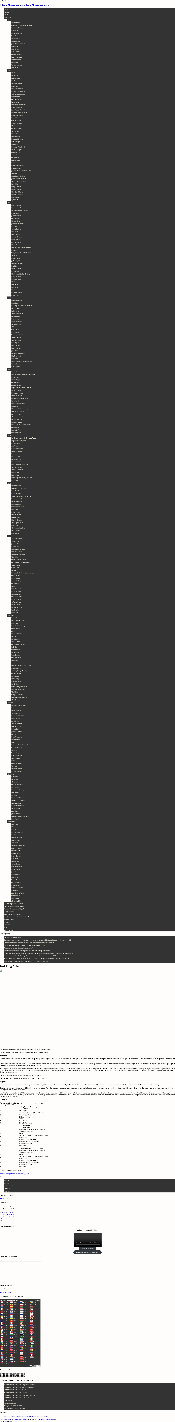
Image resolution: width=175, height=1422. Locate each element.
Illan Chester (15, 531)
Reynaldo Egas (16, 589)
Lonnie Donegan (16, 364)
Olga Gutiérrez (16, 242)
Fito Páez (14, 266)
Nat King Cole (15, 197)
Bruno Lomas (15, 454)
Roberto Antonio (16, 292)
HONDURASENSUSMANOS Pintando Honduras (19, 1395)
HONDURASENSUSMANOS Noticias (15, 1390)
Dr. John (14, 795)
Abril (9, 298)
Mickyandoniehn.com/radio (13, 1406)
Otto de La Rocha (16, 597)
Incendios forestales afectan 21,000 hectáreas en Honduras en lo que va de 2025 (30, 956)
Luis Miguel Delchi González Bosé (22, 306)
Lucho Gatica (15, 578)
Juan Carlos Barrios (17, 620)
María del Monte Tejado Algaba (21, 361)
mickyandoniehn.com (46, 1419)
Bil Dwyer (14, 290)
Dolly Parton (15, 41)
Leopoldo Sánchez (17, 300)
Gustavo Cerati (16, 575)
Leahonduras (8, 1400)
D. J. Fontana (15, 271)
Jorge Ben (14, 284)
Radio (6, 15)
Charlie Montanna (17, 784)
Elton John (14, 287)
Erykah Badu (15, 97)
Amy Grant (14, 811)
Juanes (13, 570)
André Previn (15, 308)
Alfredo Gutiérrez (17, 337)
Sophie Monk (15, 880)
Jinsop (13, 586)
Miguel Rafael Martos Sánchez (21, 388)
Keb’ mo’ (14, 708)
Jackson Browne (16, 732)
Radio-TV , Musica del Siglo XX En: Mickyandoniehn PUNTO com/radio (26, 1416)
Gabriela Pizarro (16, 747)
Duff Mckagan (16, 142)
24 (1, 1219)
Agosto (10, 536)
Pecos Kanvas (15, 787)
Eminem (14, 750)
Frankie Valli (15, 377)
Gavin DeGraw (16, 152)
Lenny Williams (16, 187)
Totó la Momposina (17, 538)
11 (3, 1214)
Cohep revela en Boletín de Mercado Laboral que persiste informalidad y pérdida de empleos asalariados (38, 953)
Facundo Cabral (16, 419)
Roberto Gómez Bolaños (19, 112)
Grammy (7, 925)
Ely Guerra (14, 73)
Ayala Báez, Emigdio (18, 554)
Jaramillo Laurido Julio (18, 705)
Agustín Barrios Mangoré (19, 398)
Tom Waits (14, 843)
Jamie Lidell (15, 652)
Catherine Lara (16, 433)
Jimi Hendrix (15, 814)
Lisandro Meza (16, 681)
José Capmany (16, 517)
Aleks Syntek (15, 700)
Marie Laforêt (15, 718)
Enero (10, 20)
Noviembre (11, 774)
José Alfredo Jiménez (18, 44)
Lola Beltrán (15, 232)
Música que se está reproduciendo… (87, 1252)
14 (9, 1214)
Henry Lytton (15, 366)
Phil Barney (15, 75)
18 (3, 1217)
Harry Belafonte (16, 205)
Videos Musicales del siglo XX (13, 914)
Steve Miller (15, 721)
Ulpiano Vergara (16, 493)
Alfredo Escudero (17, 470)
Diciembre (11, 822)
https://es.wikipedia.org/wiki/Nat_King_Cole (14, 1174)
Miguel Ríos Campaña (18, 441)
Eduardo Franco (16, 279)
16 (13, 1214)
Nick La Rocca (15, 319)
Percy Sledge (15, 808)
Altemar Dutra (16, 726)
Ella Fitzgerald (16, 356)
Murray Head (15, 221)
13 (7, 1214)
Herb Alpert (15, 295)
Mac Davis (14, 46)
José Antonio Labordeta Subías (21, 247)
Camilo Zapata (16, 673)
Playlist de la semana (87, 1249)
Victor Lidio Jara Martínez (19, 687)
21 (9, 1217)
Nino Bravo (15, 546)
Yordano (14, 766)
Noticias (6, 12)
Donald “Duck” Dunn (18, 800)
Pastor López (15, 456)
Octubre (10, 702)
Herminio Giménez (17, 115)
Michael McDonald (17, 195)
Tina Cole (14, 557)
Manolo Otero (15, 472)
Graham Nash (15, 78)
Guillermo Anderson (18, 94)
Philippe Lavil (15, 676)
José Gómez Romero (17, 224)
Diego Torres (15, 239)
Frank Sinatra (15, 869)
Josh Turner (15, 792)
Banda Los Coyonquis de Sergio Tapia (23, 438)
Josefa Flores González (18, 179)
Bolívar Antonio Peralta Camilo (21, 745)
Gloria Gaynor (15, 628)
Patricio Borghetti (17, 832)
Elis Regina (15, 282)
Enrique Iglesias (16, 396)
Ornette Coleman (17, 237)
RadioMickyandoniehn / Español (14, 909)
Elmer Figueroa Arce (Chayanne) (21, 478)
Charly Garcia (15, 758)
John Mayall (15, 819)
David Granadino (16, 451)
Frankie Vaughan (16, 81)
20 (7, 1217)
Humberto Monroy (17, 790)
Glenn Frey (14, 782)
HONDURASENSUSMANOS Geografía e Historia (19, 1385)
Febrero (10, 70)
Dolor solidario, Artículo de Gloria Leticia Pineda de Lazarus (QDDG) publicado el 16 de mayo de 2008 (37, 940)
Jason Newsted (16, 216)
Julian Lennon (15, 311)
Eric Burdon (15, 406)
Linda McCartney (16, 668)
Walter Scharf (15, 541)
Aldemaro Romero (17, 263)
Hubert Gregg (16, 512)
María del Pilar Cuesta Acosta (21, 425)
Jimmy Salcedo (16, 234)
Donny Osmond (16, 856)
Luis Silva (14, 835)
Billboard (7, 922)
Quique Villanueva (17, 695)
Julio (9, 483)
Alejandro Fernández (18, 353)
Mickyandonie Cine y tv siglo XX (14, 1408)
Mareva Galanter (16, 189)
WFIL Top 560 (8, 930)
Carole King (15, 131)
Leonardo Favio (16, 430)
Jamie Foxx (14, 872)
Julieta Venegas (16, 803)
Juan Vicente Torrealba (18, 110)
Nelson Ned (15, 213)
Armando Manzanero (18, 845)
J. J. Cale (13, 829)
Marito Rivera (15, 245)
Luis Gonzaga (15, 874)
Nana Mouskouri (16, 737)
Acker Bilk (14, 62)
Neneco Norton (16, 853)
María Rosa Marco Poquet (19, 464)
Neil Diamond (16, 52)
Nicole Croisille (16, 771)
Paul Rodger (15, 898)
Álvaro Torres (15, 316)
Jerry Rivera (15, 533)
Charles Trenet (16, 414)
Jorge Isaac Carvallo (17, 411)
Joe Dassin (14, 779)
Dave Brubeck (15, 840)
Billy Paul (14, 824)
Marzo (10, 202)
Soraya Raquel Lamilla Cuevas (21, 253)
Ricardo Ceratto (16, 520)
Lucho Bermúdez (16, 57)
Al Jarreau (14, 255)
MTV (5, 927)
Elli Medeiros (15, 38)
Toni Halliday (15, 491)
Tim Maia (14, 692)
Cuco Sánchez (15, 382)
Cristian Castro (16, 851)
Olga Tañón (15, 329)
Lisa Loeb (14, 250)
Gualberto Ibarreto (17, 507)
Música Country (9, 919)
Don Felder (15, 660)
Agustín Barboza (16, 385)
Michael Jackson (16, 607)
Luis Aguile (15, 102)
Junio (9, 435)
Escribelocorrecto (10, 1403)
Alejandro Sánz (16, 901)
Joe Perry (14, 636)
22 (11, 1217)
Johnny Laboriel (16, 501)
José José (14, 173)
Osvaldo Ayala (16, 657)
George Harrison (16, 99)
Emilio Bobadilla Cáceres (19, 210)
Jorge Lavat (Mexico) (18, 549)
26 (5, 1219)
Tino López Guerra (17, 523)
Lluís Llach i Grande (17, 393)
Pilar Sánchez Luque (18, 689)
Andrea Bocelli (16, 663)
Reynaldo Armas (16, 552)
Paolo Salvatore (16, 60)
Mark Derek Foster (17, 89)
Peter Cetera (15, 639)
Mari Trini (14, 509)
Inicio (6, 9)
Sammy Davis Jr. (16, 848)
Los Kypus (14, 613)
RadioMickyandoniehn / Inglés (14, 906)
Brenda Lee (15, 861)
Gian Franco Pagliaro (18, 528)
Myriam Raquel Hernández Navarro (23, 374)
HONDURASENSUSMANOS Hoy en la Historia (19, 1387)
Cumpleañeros (9, 911)
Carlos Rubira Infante (18, 644)
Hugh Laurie (15, 443)
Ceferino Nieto (16, 602)
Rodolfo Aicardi (16, 422)
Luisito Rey (15, 480)
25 (3, 1219)
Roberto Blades (16, 486)
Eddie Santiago (16, 591)
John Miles (14, 351)
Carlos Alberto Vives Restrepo (21, 562)
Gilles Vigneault (16, 763)
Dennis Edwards (16, 83)
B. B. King (14, 647)
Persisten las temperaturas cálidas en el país (18, 948)
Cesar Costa (15, 583)
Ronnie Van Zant (16, 33)
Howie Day (14, 30)
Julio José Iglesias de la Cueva (21, 665)
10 (1, 1214)
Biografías (7, 17)
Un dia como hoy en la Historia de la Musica (18, 917)
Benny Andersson (17, 888)
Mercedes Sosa (16, 504)
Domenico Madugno (18, 28)
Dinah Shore (15, 86)
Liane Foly (14, 890)
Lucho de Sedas (16, 599)
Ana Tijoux (15, 446)
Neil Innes (14, 859)
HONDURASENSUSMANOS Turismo (15, 1392)
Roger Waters (15, 623)
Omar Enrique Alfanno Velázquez (22, 25)
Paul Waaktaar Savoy (18, 626)
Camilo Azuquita (16, 128)
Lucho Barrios (16, 348)
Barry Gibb (15, 618)
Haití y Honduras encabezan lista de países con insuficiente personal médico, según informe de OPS (36, 958)
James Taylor (15, 261)
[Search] (0, 1)
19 (5, 1217)
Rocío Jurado (15, 655)
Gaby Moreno (15, 896)
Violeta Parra (15, 713)
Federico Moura (16, 755)
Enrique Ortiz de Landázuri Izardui (22, 573)
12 (5, 1214)
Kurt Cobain (15, 118)
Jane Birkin (15, 877)
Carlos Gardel (15, 864)
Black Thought (16, 710)
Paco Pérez (14, 359)
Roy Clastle (15, 610)
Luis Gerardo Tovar (17, 716)
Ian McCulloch (16, 390)
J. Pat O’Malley (16, 277)
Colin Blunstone (16, 467)
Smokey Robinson (17, 123)
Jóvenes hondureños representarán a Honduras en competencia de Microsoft (29, 943)
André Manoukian (17, 314)
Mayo (9, 369)
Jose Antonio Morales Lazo (20, 816)
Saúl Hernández (16, 36)
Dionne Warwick (16, 867)
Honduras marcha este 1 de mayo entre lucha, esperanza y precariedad (27, 951)
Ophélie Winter (16, 120)
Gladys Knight (15, 427)
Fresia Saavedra (16, 634)
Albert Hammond (17, 417)
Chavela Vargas (16, 340)
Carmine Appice (16, 882)
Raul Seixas (15, 475)
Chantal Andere (16, 54)
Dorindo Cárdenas (17, 139)
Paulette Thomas (16, 769)
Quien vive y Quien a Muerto (13, 904)
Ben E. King (15, 684)
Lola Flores (15, 49)
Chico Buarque (16, 459)
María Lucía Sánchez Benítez (20, 274)
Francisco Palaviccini (18, 91)
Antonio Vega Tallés (17, 893)
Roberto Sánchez (16, 594)
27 (7, 1219)
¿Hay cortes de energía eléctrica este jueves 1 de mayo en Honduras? (26, 961)
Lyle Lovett (15, 777)
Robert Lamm (15, 740)
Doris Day (14, 303)
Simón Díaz (15, 568)
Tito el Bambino (16, 724)
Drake (13, 761)
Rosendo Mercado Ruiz (18, 105)
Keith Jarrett (15, 401)
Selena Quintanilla (17, 335)
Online (5, 1199)
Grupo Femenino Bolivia (19, 560)
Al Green (14, 327)
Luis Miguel (15, 343)
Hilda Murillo (15, 885)
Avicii (13, 631)
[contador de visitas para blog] (13, 1377)
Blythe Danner (16, 126)
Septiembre (11, 615)
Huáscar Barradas (17, 448)
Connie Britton (16, 229)
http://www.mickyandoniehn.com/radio (13, 1419)
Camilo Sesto (15, 650)
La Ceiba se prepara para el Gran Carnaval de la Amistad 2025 (24, 945)
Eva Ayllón (14, 144)
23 (13, 1217)
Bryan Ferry (15, 679)
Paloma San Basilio (17, 798)
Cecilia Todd (15, 218)
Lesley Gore (15, 372)
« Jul (1, 1223)
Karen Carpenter (16, 208)
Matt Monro (15, 827)
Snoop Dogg (15, 753)
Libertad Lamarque (17, 806)
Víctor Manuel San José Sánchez (21, 496)
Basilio (13, 742)
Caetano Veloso (16, 565)
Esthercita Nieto (16, 321)
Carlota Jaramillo (17, 499)
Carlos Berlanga (16, 581)
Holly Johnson (16, 168)
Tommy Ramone (16, 65)
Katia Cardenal (16, 462)
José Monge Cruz (16, 837)
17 (1, 1217)
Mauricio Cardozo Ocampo (20, 409)
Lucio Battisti (15, 226)
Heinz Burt (15, 525)
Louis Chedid (15, 23)
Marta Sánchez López (18, 404)
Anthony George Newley (19, 671)
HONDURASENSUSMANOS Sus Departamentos (19, 1398)
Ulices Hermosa (16, 107)
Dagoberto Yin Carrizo (18, 488)
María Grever (15, 642)
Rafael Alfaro (15, 605)
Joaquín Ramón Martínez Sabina (21, 171)
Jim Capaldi (15, 544)
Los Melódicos (16, 515)
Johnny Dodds (16, 324)
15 (11, 1214)
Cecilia (13, 734)
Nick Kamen (15, 332)
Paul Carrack (15, 345)
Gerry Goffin (15, 157)
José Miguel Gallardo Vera (19, 697)
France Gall (15, 729)
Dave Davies (15, 134)
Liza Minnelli (15, 258)
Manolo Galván (16, 269)
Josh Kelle (14, 68)
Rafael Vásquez (16, 380)
